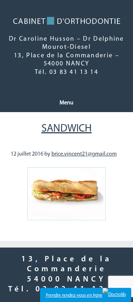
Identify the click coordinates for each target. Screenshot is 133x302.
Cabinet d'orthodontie (67, 21)
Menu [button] (66, 103)
